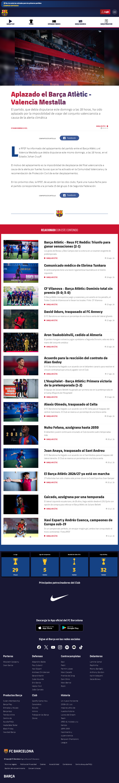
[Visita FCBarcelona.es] (4, 12)
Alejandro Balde (39, 662)
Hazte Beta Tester (10, 725)
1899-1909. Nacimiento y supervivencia (67, 732)
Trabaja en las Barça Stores (40, 716)
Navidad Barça (9, 732)
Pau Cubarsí (37, 665)
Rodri (63, 686)
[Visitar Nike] (60, 598)
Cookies (43, 764)
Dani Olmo (65, 679)
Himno (35, 711)
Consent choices (34, 768)
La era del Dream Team (68, 716)
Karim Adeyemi (96, 675)
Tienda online (9, 715)
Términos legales (11, 764)
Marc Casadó (66, 672)
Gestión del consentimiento (15, 768)
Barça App (7, 711)
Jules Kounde (38, 679)
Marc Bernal (66, 682)
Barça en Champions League (70, 741)
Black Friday (8, 728)
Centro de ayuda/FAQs (83, 764)
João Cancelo (38, 689)
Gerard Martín (38, 675)
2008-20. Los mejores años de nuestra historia (68, 707)
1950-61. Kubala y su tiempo (69, 723)
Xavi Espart (37, 669)
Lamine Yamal (96, 662)
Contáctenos (67, 764)
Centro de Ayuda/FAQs (8, 720)
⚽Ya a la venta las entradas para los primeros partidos (22, 4)
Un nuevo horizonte (69, 701)
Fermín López (67, 669)
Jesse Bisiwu (95, 679)
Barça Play (7, 704)
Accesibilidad (54, 764)
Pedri (63, 665)
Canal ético (36, 704)
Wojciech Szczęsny (11, 662)
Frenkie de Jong (68, 675)
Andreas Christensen (41, 672)
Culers (105, 11)
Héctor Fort (37, 686)
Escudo (35, 708)
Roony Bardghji (96, 669)
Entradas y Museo (10, 708)
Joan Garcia (8, 665)
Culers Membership (11, 701)
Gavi (63, 662)
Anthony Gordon (97, 672)
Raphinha (94, 665)
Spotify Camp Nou (40, 701)
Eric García (36, 682)
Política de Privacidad (28, 764)
